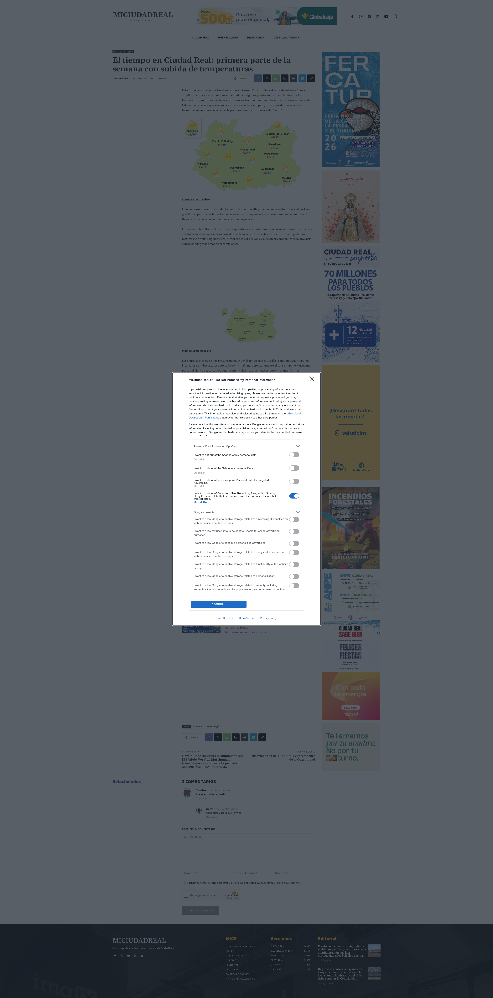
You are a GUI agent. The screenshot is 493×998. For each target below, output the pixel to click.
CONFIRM (219, 604)
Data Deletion (224, 618)
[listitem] (246, 446)
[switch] (294, 454)
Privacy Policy (268, 618)
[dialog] (246, 499)
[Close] (313, 380)
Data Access (246, 618)
